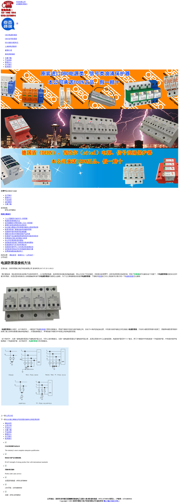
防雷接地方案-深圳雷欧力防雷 (16, 238)
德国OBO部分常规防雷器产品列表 (17, 234)
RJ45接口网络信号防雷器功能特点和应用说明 (21, 227)
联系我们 (24, 4)
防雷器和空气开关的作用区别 (16, 245)
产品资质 (8, 60)
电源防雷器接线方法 (12, 221)
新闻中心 (8, 62)
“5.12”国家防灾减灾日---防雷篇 (16, 218)
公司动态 (29, 255)
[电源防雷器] (89, 128)
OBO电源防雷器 (11, 35)
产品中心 (8, 428)
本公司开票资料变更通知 (14, 240)
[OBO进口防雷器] (89, 89)
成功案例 (8, 202)
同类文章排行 (6, 214)
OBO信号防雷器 (11, 39)
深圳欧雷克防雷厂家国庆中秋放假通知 (19, 242)
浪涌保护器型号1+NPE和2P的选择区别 (19, 247)
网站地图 (17, 4)
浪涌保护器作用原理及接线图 (16, 231)
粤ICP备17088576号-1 (111, 501)
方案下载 (8, 58)
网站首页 (13, 255)
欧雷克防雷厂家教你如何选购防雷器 (18, 229)
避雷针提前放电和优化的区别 (16, 225)
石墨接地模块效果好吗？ (14, 251)
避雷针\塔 (8, 50)
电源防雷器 (129, 276)
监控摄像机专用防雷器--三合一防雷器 (19, 223)
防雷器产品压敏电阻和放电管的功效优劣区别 (21, 236)
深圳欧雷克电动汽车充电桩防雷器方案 (19, 249)
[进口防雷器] (89, 168)
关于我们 (8, 64)
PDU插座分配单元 (11, 42)
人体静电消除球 (11, 46)
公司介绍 (9, 415)
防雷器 (42, 329)
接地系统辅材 (10, 54)
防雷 (100, 276)
